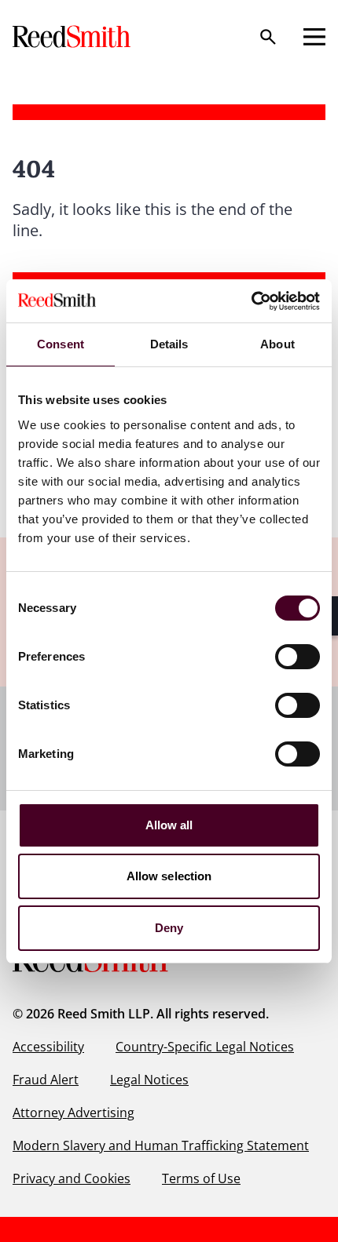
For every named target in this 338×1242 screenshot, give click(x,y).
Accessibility (48, 1046)
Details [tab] (169, 344)
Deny (169, 927)
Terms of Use (201, 1178)
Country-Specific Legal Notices (205, 1046)
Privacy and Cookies (71, 1178)
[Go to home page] (73, 36)
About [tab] (277, 344)
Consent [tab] (60, 344)
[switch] (297, 656)
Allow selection (169, 876)
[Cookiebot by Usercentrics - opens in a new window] (251, 301)
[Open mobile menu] (314, 37)
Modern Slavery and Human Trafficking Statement (161, 1145)
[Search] (268, 37)
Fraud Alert (46, 1079)
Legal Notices (149, 1079)
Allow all (169, 825)
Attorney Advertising (73, 1112)
